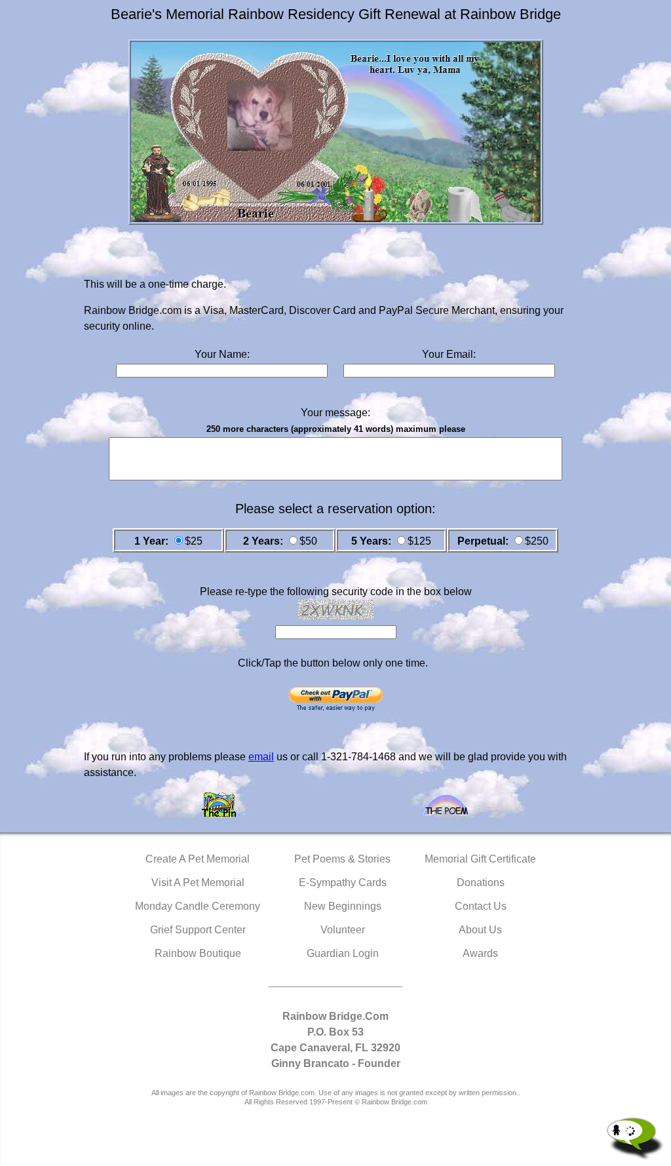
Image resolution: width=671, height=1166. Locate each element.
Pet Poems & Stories (342, 859)
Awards (480, 953)
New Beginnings (342, 906)
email (261, 756)
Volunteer (342, 929)
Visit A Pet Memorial (197, 882)
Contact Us (481, 906)
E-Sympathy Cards (343, 882)
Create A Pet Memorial (197, 859)
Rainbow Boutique (198, 953)
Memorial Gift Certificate (480, 859)
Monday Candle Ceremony (197, 906)
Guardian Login (343, 953)
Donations (481, 882)
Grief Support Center (198, 929)
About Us (480, 929)
